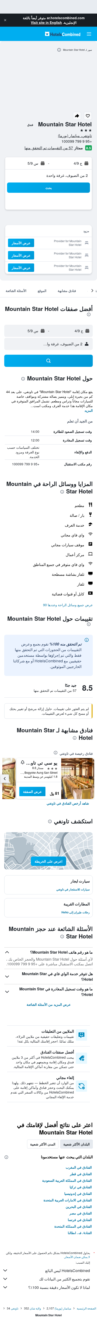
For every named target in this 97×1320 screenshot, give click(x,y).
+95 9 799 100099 (76, 141)
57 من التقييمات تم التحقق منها (48, 147)
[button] (5, 20)
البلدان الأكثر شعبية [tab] (76, 1144)
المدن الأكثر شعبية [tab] (42, 1144)
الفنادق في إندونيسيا (78, 1193)
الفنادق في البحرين (79, 1206)
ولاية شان (35, 1308)
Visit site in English (46, 22)
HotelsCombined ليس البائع (67, 1270)
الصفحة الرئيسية (86, 1308)
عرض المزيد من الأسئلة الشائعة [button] (49, 1004)
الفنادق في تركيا (81, 1187)
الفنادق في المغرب (79, 1167)
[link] (68, 803)
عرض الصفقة (32, 791)
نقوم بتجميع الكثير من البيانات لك (64, 1279)
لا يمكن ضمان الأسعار (77, 1257)
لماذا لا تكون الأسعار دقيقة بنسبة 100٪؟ (59, 1287)
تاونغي (14, 1308)
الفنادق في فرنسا (80, 1219)
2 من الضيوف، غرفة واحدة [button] (67, 175)
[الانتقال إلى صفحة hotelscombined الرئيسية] (62, 34)
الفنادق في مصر (80, 1213)
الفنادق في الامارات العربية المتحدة (68, 1200)
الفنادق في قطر (81, 1173)
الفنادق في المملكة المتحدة (73, 1226)
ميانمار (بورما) (63, 1308)
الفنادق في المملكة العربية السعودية (67, 1180)
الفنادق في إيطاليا (80, 1232)
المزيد (89, 410)
